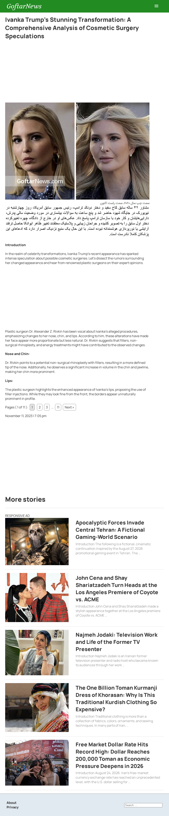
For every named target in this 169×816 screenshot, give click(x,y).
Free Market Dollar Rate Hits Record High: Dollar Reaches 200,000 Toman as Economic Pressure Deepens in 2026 (113, 755)
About (11, 802)
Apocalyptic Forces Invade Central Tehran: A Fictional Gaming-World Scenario (110, 530)
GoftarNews (24, 6)
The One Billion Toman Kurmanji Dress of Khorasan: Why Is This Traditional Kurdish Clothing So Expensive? (116, 698)
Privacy (13, 807)
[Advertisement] (77, 72)
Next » (69, 407)
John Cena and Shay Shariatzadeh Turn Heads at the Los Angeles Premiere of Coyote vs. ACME (117, 588)
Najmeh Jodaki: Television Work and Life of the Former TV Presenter (116, 642)
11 (58, 407)
